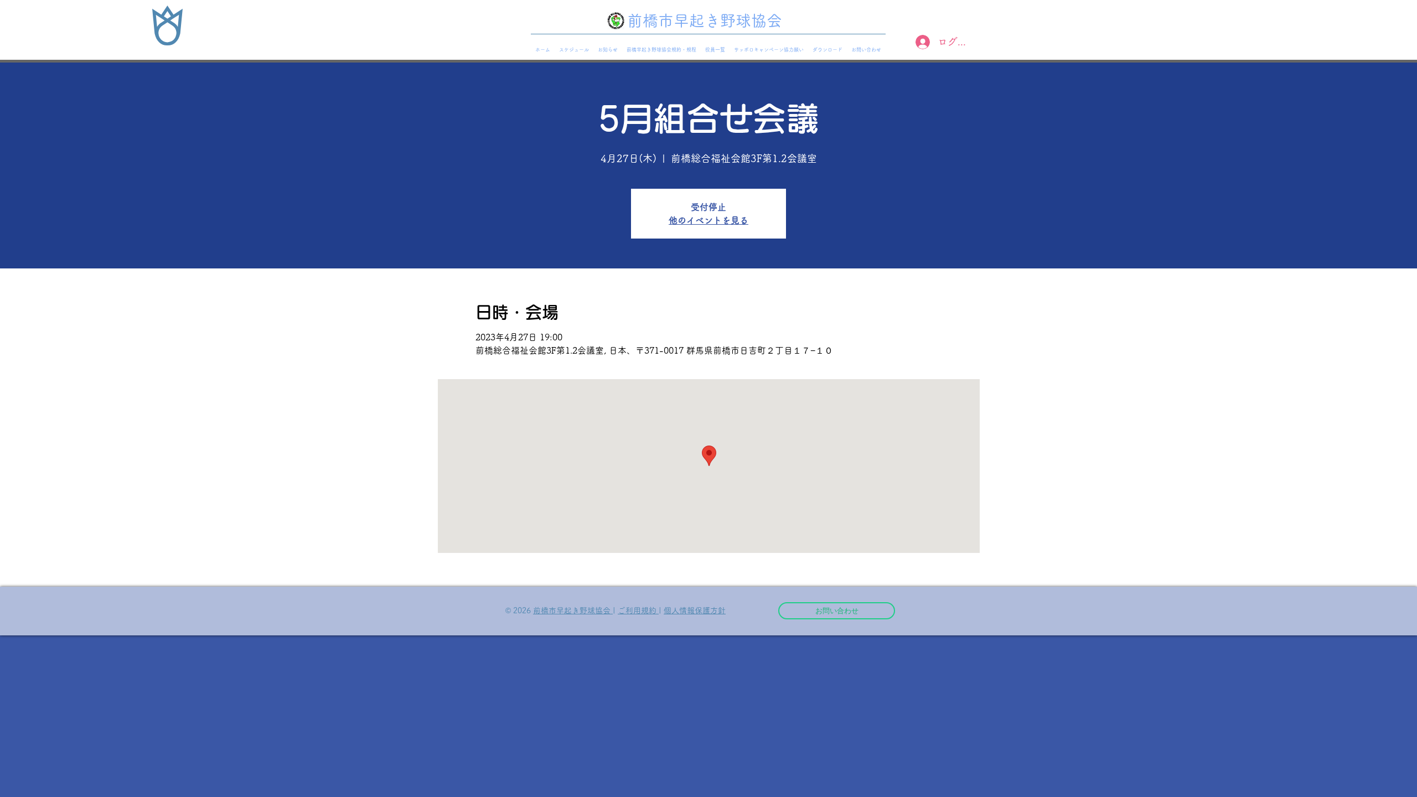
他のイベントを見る (708, 220)
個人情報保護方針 (695, 610)
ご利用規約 (638, 610)
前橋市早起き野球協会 (573, 610)
